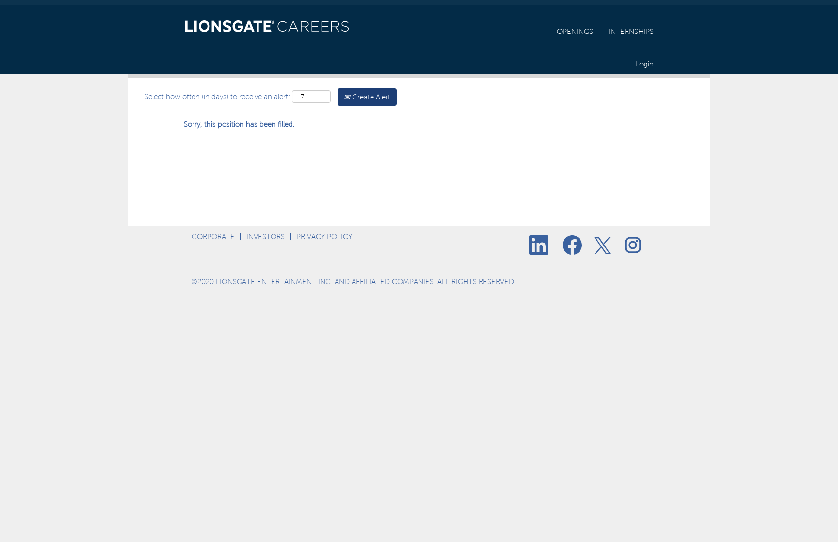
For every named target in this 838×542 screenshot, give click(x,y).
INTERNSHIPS (631, 31)
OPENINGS (575, 31)
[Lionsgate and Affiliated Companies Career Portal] (267, 24)
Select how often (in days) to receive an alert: (217, 96)
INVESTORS (265, 236)
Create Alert (370, 97)
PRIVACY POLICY (324, 236)
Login (644, 64)
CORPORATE (213, 236)
